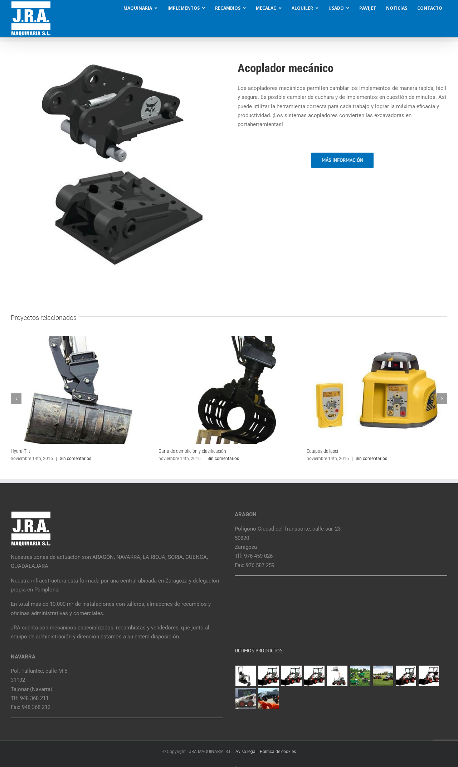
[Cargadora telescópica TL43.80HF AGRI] (268, 698)
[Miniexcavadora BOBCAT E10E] (245, 676)
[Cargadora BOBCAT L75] (314, 676)
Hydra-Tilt (20, 451)
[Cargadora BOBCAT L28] (405, 676)
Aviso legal (246, 751)
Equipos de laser (322, 451)
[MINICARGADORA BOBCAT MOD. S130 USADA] (245, 698)
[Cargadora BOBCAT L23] (428, 676)
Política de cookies (278, 751)
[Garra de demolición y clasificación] (229, 339)
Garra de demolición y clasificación (192, 451)
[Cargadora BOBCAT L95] (268, 676)
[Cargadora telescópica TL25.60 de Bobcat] (337, 676)
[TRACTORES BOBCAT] (383, 676)
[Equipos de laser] (377, 339)
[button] (16, 398)
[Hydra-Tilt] (81, 339)
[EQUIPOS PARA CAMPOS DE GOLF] (360, 676)
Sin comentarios (75, 458)
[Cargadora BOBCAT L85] (291, 676)
